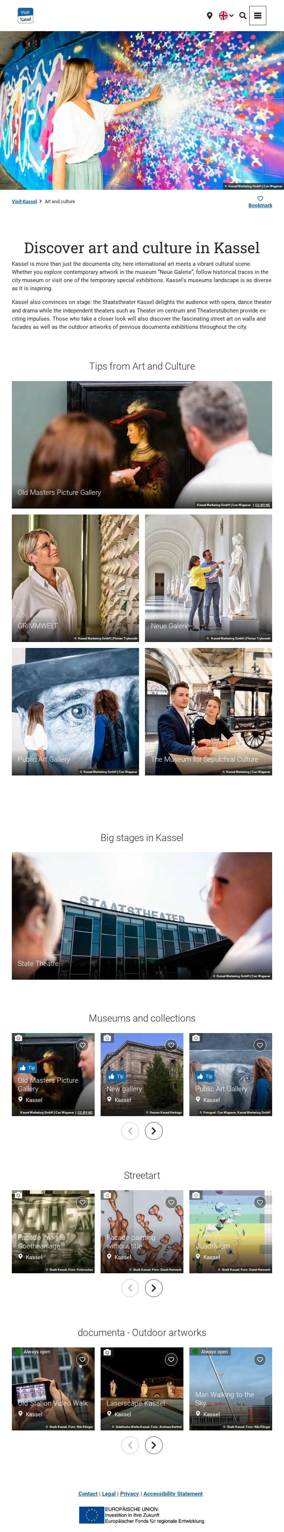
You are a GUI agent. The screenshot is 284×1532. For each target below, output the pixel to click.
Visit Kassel (24, 201)
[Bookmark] (82, 1045)
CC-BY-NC (262, 505)
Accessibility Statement (173, 1493)
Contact (88, 1493)
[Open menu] (257, 15)
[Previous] (130, 1131)
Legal (109, 1493)
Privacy (129, 1493)
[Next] (154, 1131)
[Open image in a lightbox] (142, 1515)
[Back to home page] (25, 15)
